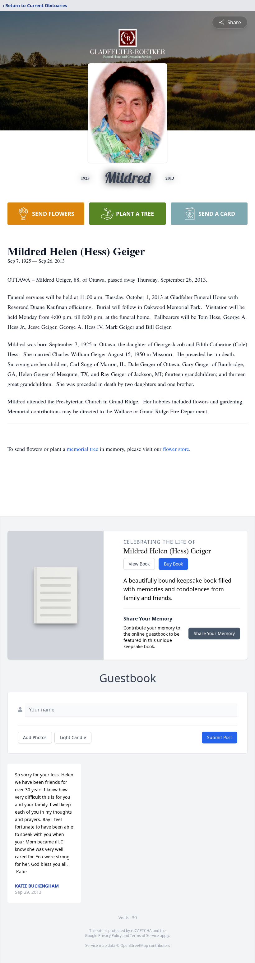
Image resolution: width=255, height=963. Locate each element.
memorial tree (82, 448)
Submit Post (219, 737)
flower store (176, 448)
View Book (139, 564)
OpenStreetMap (134, 945)
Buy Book (173, 564)
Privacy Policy (110, 935)
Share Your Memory (214, 633)
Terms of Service (144, 935)
